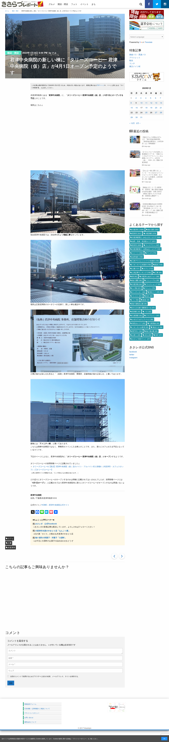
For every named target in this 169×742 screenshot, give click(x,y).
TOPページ (100, 85)
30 (137, 117)
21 (161, 107)
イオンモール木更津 (141, 264)
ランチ (132, 63)
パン (135, 300)
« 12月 (132, 123)
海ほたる (157, 327)
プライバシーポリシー (79, 739)
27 (156, 112)
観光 (131, 60)
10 (141, 102)
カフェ (10, 538)
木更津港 (137, 284)
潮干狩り (137, 331)
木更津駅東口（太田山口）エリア (146, 249)
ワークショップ (153, 284)
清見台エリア (138, 323)
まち (93, 4)
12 (151, 102)
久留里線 (154, 323)
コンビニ (137, 296)
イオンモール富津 (140, 327)
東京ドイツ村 (134, 66)
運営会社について (30, 722)
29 (132, 117)
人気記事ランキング (141, 272)
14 (161, 102)
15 (132, 107)
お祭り (136, 335)
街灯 (158, 335)
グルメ (52, 4)
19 (151, 107)
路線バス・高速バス (137, 54)
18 (146, 107)
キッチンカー (138, 292)
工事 (9, 543)
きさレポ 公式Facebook (46, 523)
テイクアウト (152, 245)
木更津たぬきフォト (150, 276)
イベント (84, 4)
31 (141, 117)
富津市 (136, 245)
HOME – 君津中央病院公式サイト (55, 504)
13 (156, 102)
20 (156, 107)
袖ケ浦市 (153, 229)
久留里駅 (137, 315)
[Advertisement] (65, 600)
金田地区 (137, 257)
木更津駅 (150, 233)
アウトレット (134, 57)
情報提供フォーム (30, 704)
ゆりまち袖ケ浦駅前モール (143, 307)
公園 (136, 268)
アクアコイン (152, 315)
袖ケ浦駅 (137, 280)
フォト (74, 4)
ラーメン (150, 288)
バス (148, 311)
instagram (133, 357)
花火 (149, 296)
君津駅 (136, 311)
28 (161, 112)
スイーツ (137, 253)
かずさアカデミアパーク (142, 319)
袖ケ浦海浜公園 (139, 304)
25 (146, 112)
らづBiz (136, 288)
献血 (146, 300)
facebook (133, 351)
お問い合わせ (28, 717)
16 (137, 107)
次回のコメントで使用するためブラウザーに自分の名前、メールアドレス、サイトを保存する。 (44, 676)
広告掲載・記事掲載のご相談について (37, 708)
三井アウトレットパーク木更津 (145, 261)
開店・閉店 (63, 4)
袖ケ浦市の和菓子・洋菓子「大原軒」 (50, 537)
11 (146, 102)
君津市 (136, 233)
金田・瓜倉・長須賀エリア (144, 241)
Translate (148, 42)
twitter (131, 354)
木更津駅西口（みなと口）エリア (146, 237)
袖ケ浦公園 (152, 331)
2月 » (138, 123)
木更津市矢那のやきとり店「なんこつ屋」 (52, 530)
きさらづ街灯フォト (141, 339)
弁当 (148, 335)
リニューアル (152, 280)
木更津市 (11, 547)
